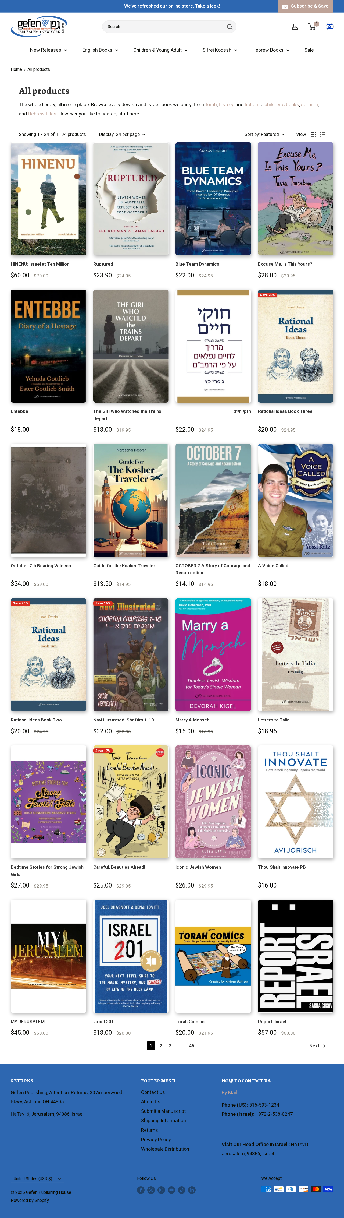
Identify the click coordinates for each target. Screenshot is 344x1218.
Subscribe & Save (309, 6)
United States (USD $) (33, 1179)
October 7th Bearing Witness (41, 565)
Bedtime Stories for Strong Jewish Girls (47, 871)
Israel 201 (103, 1021)
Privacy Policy (156, 1139)
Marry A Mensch (192, 720)
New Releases (45, 50)
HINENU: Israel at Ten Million (40, 264)
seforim (309, 104)
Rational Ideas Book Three (285, 411)
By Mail (229, 1092)
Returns (149, 1130)
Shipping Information (163, 1120)
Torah (211, 104)
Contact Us (153, 1092)
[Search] (229, 27)
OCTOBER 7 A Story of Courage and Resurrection (212, 569)
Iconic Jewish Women (198, 867)
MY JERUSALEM (28, 1021)
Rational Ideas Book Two (36, 720)
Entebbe (19, 411)
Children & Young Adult (157, 50)
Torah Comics (190, 1021)
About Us (150, 1102)
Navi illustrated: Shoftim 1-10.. (124, 720)
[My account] (295, 27)
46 (191, 1046)
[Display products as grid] (313, 134)
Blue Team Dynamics (197, 264)
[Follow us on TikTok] (181, 1190)
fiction (252, 104)
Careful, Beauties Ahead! (119, 867)
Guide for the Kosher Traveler (124, 565)
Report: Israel (272, 1021)
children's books (281, 104)
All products (38, 69)
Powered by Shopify (30, 1200)
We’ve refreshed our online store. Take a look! (172, 6)
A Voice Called (273, 565)
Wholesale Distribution (165, 1149)
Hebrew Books (268, 50)
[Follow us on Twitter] (151, 1190)
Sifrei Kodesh (217, 50)
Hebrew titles (42, 114)
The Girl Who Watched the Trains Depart (127, 415)
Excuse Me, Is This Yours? (285, 264)
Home (16, 69)
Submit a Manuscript (163, 1111)
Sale (309, 50)
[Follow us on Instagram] (161, 1190)
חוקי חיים (242, 411)
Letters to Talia (273, 720)
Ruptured (103, 264)
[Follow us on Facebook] (141, 1190)
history (226, 104)
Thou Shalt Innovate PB (282, 867)
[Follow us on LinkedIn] (192, 1190)
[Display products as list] (322, 134)
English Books (97, 50)
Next (314, 1046)
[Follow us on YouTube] (171, 1190)
